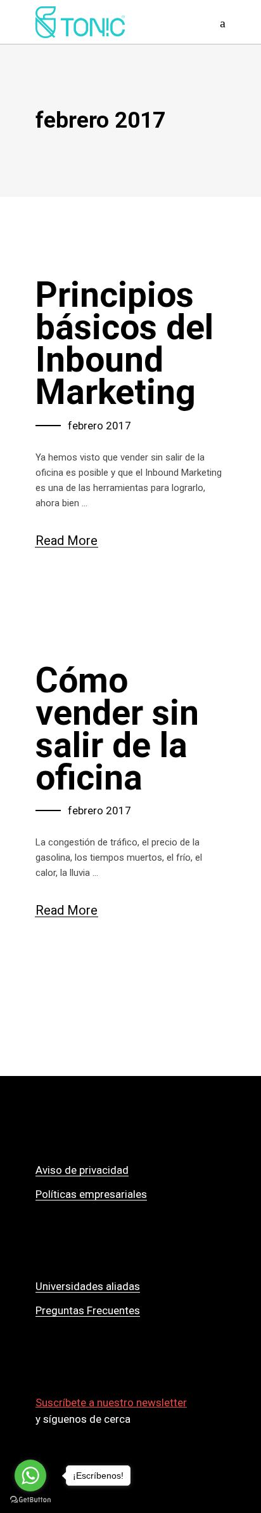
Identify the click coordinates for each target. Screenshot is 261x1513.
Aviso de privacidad (82, 1170)
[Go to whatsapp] (30, 1475)
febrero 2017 (99, 425)
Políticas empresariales (91, 1194)
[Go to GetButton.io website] (30, 1500)
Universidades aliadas (87, 1286)
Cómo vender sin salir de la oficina (117, 729)
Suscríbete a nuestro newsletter (111, 1402)
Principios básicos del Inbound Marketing (124, 343)
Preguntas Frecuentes (87, 1310)
